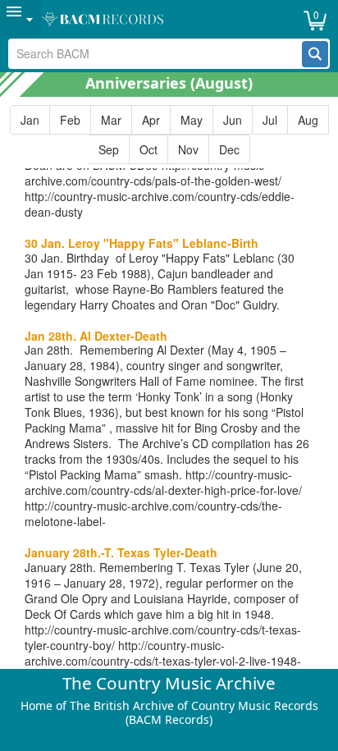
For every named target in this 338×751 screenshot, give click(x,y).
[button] (315, 54)
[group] (169, 134)
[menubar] (169, 19)
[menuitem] (20, 19)
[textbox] (155, 53)
